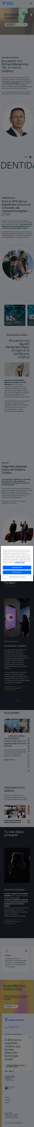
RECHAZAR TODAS (17, 567)
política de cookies (19, 562)
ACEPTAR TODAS (17, 572)
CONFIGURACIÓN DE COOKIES (17, 576)
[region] (17, 563)
